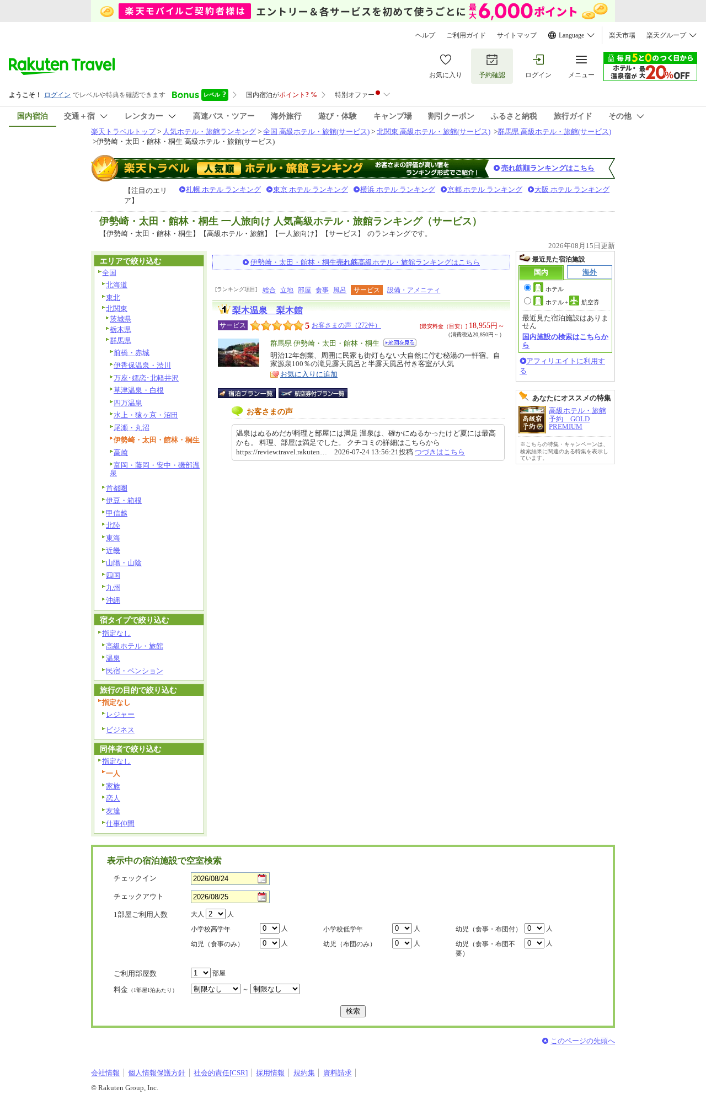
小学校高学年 (211, 929)
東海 (113, 538)
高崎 (121, 452)
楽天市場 (622, 35)
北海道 (116, 285)
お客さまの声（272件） (346, 325)
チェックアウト (139, 896)
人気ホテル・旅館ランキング (209, 131)
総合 (269, 290)
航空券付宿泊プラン (313, 393)
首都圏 (116, 488)
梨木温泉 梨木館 (267, 310)
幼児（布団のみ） (349, 944)
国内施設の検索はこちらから (565, 340)
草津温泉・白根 (139, 390)
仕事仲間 (120, 823)
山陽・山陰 (124, 563)
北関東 (116, 308)
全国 (109, 273)
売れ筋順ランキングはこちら (548, 168)
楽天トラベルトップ (123, 131)
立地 (286, 290)
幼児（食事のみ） (217, 944)
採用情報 (270, 1073)
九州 (113, 587)
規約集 (304, 1073)
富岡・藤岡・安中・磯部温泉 (155, 469)
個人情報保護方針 (156, 1073)
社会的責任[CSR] (221, 1073)
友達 (113, 811)
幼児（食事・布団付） (489, 929)
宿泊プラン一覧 (252, 393)
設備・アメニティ (413, 290)
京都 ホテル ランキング (484, 189)
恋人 (113, 798)
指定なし (116, 633)
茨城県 (120, 319)
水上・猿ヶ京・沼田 (146, 415)
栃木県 (120, 329)
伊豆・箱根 (124, 500)
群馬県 (120, 340)
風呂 (339, 290)
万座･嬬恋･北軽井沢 (146, 378)
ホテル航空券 (572, 302)
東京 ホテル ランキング (310, 189)
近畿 (113, 550)
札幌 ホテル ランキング (223, 189)
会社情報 (105, 1073)
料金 (146, 989)
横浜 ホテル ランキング (397, 189)
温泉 (113, 658)
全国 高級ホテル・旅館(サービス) (316, 131)
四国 (113, 575)
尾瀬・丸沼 (131, 427)
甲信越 (116, 513)
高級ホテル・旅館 (134, 646)
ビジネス (120, 730)
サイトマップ (517, 35)
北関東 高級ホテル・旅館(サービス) (433, 131)
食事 (322, 290)
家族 (113, 786)
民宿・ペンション (134, 671)
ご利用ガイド (466, 35)
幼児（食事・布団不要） (485, 948)
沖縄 (113, 600)
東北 (113, 297)
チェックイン (135, 878)
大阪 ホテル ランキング (571, 189)
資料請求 (337, 1073)
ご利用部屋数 (135, 973)
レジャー (120, 714)
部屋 (304, 290)
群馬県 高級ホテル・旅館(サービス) (554, 131)
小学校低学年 (343, 929)
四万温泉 (128, 403)
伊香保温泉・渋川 (142, 365)
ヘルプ (425, 35)
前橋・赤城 (131, 352)
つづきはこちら (440, 452)
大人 (197, 914)
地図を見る (399, 343)
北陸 (113, 525)
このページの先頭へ (582, 1041)
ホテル (554, 289)
